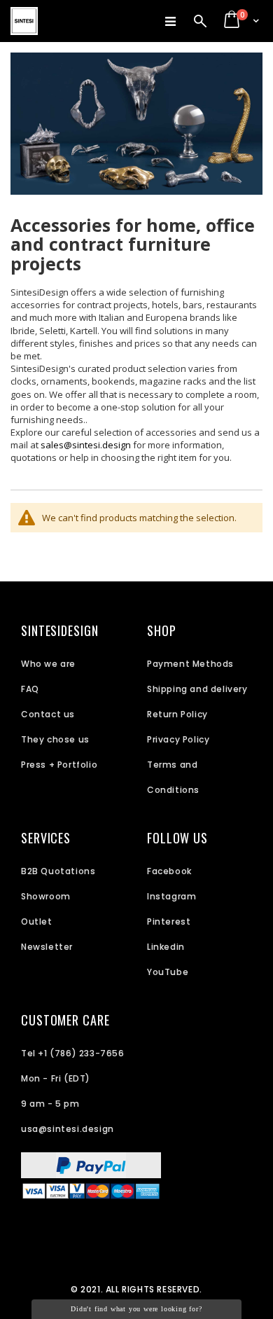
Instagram (171, 896)
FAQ (30, 689)
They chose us (55, 739)
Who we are (48, 664)
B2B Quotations (58, 871)
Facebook (169, 871)
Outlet (36, 921)
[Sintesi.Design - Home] (24, 21)
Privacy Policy (178, 739)
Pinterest (168, 921)
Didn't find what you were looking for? (136, 1309)
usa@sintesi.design (67, 1129)
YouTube (167, 972)
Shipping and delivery (197, 689)
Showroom (46, 896)
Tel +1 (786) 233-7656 (73, 1053)
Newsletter (47, 947)
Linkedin (166, 947)
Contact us (48, 714)
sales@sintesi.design (86, 444)
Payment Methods (190, 664)
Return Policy (177, 714)
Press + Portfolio (59, 765)
